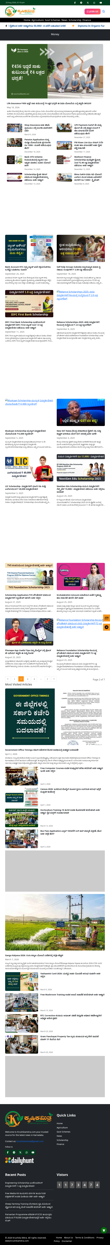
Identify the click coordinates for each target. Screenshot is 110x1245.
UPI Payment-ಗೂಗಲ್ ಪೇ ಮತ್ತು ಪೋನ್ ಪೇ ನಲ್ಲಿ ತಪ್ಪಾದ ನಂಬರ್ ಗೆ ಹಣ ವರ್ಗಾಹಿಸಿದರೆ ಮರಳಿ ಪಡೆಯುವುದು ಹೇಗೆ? (88, 129)
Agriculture (38, 20)
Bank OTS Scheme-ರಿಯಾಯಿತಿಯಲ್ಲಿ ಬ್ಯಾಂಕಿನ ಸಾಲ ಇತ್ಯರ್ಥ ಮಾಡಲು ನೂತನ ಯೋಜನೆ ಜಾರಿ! (37, 161)
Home (27, 20)
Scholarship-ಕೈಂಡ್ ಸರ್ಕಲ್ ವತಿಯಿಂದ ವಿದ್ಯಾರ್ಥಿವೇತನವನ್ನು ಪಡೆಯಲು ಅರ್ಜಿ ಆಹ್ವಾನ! (36, 177)
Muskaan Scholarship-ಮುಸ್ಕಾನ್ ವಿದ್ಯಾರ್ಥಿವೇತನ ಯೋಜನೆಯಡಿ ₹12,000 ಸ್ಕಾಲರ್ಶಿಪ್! (25, 432)
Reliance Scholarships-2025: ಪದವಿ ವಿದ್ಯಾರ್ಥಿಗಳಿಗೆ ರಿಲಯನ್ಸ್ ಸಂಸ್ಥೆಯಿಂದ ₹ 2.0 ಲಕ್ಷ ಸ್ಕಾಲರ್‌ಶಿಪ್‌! (78, 323)
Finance (86, 20)
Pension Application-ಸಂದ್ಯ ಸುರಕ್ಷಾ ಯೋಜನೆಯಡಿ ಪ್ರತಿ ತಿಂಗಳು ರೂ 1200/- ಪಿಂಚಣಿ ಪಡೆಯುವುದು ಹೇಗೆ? (37, 143)
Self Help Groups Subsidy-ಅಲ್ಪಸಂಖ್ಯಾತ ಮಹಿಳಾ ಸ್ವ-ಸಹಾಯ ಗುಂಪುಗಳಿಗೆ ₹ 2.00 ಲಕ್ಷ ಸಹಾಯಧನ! (79, 268)
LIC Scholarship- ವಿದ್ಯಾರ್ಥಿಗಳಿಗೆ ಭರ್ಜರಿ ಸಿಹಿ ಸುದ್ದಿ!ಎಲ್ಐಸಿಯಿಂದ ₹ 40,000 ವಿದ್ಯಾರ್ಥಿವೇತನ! (25, 487)
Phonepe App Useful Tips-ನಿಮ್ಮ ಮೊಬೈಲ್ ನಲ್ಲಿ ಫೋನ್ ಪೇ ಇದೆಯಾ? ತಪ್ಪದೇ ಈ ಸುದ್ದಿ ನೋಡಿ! (28, 652)
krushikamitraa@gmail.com (30, 1141)
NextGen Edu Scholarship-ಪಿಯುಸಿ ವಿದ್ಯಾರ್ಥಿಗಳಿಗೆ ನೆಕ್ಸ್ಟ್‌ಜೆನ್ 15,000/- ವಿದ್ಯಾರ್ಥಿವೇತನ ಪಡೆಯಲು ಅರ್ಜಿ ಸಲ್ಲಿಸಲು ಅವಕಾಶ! (81, 489)
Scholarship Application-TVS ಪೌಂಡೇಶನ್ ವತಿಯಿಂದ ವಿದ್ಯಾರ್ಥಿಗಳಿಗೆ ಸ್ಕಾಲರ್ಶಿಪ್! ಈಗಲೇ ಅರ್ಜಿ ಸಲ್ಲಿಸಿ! (28, 596)
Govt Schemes (52, 20)
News (64, 20)
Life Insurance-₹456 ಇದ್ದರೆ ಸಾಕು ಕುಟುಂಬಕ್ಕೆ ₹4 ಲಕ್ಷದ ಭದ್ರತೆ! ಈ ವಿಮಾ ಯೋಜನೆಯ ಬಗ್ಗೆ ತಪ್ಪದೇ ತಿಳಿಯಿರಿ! (49, 103)
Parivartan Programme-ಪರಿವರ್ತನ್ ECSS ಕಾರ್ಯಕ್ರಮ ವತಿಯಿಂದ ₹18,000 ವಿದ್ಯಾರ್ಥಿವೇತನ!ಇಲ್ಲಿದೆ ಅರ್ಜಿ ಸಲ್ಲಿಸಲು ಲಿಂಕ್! (28, 1217)
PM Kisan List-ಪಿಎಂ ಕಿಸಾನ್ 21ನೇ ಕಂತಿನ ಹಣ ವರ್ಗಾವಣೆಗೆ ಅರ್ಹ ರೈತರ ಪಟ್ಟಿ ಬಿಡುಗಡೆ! (88, 145)
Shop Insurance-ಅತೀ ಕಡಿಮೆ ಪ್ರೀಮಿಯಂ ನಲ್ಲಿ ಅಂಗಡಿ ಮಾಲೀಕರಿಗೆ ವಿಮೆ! (38, 128)
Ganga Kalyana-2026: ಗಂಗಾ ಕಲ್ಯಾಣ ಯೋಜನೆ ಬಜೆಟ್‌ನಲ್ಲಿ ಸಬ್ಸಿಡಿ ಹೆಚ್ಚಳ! (34, 955)
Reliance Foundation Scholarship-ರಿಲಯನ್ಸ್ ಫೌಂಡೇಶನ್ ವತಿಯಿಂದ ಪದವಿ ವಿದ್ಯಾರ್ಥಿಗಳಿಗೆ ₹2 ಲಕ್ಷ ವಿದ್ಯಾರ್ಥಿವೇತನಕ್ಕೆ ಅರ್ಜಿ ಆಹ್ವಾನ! (77, 653)
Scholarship (75, 20)
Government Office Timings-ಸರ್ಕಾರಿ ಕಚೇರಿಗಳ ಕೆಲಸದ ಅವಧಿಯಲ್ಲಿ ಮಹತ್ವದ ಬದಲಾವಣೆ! (41, 749)
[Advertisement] (55, 211)
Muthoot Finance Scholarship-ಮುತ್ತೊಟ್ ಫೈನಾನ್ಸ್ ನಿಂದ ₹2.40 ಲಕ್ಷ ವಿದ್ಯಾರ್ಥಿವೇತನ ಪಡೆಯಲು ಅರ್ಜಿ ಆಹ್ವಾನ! (87, 161)
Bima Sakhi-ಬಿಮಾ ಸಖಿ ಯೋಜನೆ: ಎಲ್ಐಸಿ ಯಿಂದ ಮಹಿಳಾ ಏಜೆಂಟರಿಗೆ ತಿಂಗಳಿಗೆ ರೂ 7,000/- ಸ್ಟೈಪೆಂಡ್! (88, 177)
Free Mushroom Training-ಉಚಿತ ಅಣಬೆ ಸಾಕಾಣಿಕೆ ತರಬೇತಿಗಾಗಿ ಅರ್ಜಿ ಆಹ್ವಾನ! (72, 994)
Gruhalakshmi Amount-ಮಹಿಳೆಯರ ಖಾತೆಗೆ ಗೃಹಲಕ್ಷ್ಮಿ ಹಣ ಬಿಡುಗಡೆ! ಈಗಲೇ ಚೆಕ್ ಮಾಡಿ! (79, 596)
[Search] (103, 11)
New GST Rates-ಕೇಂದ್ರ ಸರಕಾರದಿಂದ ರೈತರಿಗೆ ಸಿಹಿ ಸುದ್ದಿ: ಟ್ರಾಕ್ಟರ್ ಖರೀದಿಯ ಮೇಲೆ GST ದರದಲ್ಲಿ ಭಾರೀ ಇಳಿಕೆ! (79, 432)
